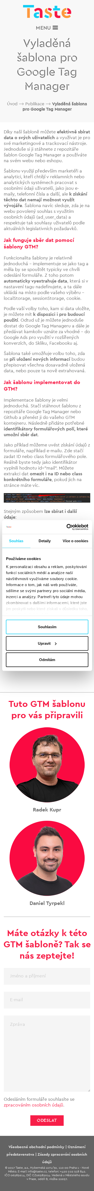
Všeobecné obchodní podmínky (36, 1147)
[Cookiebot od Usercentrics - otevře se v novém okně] (67, 527)
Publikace (34, 104)
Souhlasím (47, 627)
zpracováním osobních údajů (33, 1105)
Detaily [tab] (45, 541)
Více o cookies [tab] (75, 541)
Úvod (12, 104)
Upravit (44, 643)
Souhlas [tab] (16, 541)
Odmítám (47, 660)
